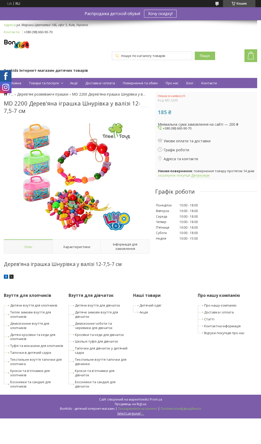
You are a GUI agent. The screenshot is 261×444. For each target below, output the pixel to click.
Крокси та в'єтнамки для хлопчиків (30, 372)
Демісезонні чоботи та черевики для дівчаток (94, 325)
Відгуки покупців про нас (224, 333)
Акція (143, 312)
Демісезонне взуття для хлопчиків (29, 325)
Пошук (205, 56)
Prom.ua (156, 399)
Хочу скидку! (160, 13)
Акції (73, 83)
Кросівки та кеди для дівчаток (99, 334)
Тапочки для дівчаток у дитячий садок (101, 350)
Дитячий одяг (150, 305)
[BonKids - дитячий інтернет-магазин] (16, 44)
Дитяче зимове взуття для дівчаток (96, 314)
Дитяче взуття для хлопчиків (33, 305)
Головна (14, 83)
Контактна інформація (222, 326)
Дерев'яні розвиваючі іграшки (42, 94)
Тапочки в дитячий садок (30, 352)
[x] (11, 277)
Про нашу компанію (220, 305)
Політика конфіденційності (181, 408)
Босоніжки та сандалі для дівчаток (95, 384)
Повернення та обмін (140, 83)
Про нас (172, 83)
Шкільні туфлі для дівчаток (96, 341)
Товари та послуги (44, 83)
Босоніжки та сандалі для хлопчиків (30, 384)
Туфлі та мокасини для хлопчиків (36, 345)
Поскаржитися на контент (137, 408)
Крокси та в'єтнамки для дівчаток (94, 372)
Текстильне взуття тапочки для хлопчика (36, 361)
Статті (209, 319)
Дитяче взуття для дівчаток (97, 305)
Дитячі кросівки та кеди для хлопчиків (32, 336)
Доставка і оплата (100, 83)
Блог (189, 83)
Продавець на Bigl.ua (130, 404)
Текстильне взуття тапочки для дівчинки (100, 361)
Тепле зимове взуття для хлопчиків (30, 314)
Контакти (209, 83)
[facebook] (6, 277)
